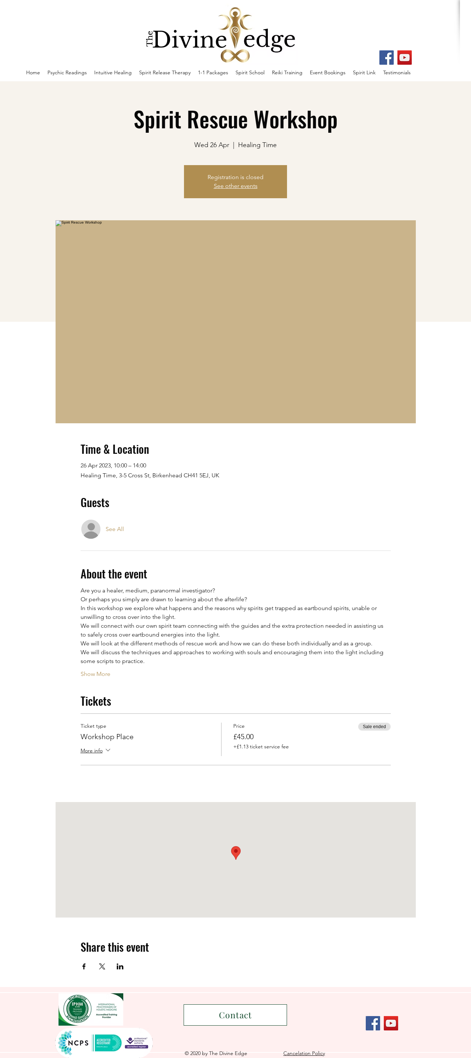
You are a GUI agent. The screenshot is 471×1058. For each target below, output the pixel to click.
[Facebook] (386, 57)
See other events (236, 185)
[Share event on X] (102, 966)
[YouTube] (404, 57)
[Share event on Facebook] (84, 966)
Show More (95, 673)
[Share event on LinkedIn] (120, 966)
